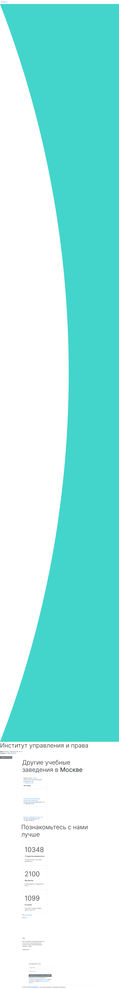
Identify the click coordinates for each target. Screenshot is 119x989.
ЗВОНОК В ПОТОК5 (6, 757)
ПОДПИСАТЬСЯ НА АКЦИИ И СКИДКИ (40, 975)
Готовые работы (26, 930)
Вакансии (24, 932)
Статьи (24, 957)
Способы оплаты (26, 922)
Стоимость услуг (27, 920)
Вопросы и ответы (27, 953)
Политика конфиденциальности (31, 961)
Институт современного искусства (33, 817)
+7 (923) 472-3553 (28, 783)
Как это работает (27, 954)
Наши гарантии (26, 923)
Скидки (24, 927)
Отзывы (24, 928)
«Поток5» (35, 778)
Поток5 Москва (34, 987)
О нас (23, 925)
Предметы (25, 959)
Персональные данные (28, 933)
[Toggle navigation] (10, 2)
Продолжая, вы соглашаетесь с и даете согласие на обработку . (40, 980)
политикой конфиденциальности (38, 979)
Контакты (24, 956)
